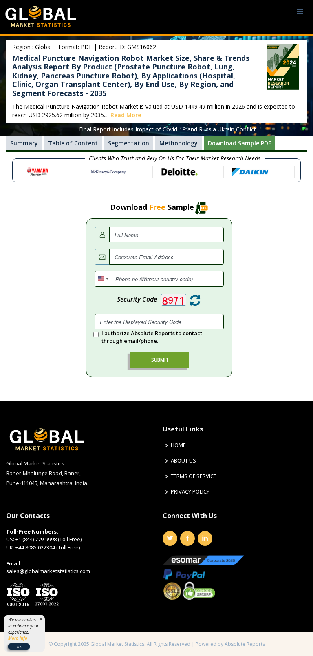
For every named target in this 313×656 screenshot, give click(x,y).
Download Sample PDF (239, 143)
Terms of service (193, 476)
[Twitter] (170, 538)
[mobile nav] (300, 12)
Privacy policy (190, 491)
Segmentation (128, 143)
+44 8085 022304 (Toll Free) (47, 547)
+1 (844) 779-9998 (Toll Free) (48, 539)
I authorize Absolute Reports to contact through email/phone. (151, 337)
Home (178, 445)
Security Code (137, 299)
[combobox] (102, 278)
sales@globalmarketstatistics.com (48, 571)
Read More (125, 115)
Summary (24, 143)
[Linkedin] (205, 538)
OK (19, 646)
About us (183, 460)
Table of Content (73, 143)
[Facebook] (187, 538)
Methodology (178, 143)
